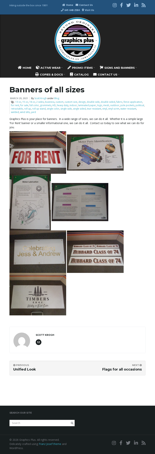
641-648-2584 (72, 10)
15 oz (25, 101)
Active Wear (50, 67)
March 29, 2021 (19, 98)
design (82, 101)
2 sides (40, 101)
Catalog (81, 74)
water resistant (128, 108)
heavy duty (62, 105)
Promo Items (82, 67)
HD (54, 105)
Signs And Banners (120, 67)
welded (15, 112)
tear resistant (94, 108)
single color (53, 108)
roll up (27, 108)
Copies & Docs (51, 74)
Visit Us (89, 10)
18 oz (32, 101)
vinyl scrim (113, 108)
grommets (45, 105)
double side (93, 101)
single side (66, 108)
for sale (24, 105)
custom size (71, 101)
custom (60, 101)
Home (69, 5)
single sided (79, 108)
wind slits (25, 112)
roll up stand (39, 108)
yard (33, 112)
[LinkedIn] (136, 5)
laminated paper (87, 105)
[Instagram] (115, 5)
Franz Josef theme (50, 444)
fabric (119, 101)
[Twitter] (128, 5)
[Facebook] (121, 5)
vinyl (104, 108)
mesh (106, 105)
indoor (73, 105)
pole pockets (127, 105)
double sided (108, 101)
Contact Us (86, 5)
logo (99, 105)
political (140, 105)
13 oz (18, 101)
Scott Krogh (40, 98)
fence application (133, 101)
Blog (56, 98)
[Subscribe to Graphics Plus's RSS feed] (144, 5)
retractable (17, 108)
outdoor (114, 105)
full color (34, 105)
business (49, 101)
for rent (15, 105)
